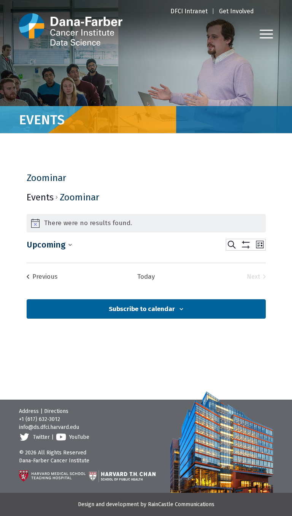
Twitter (41, 437)
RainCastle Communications (181, 504)
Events (40, 197)
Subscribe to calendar (142, 309)
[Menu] (262, 33)
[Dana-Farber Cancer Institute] (70, 23)
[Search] (269, 11)
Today (146, 277)
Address (29, 411)
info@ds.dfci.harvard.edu (49, 427)
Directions (56, 411)
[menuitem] (189, 12)
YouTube (79, 437)
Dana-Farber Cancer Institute (54, 460)
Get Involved (236, 11)
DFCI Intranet (189, 11)
